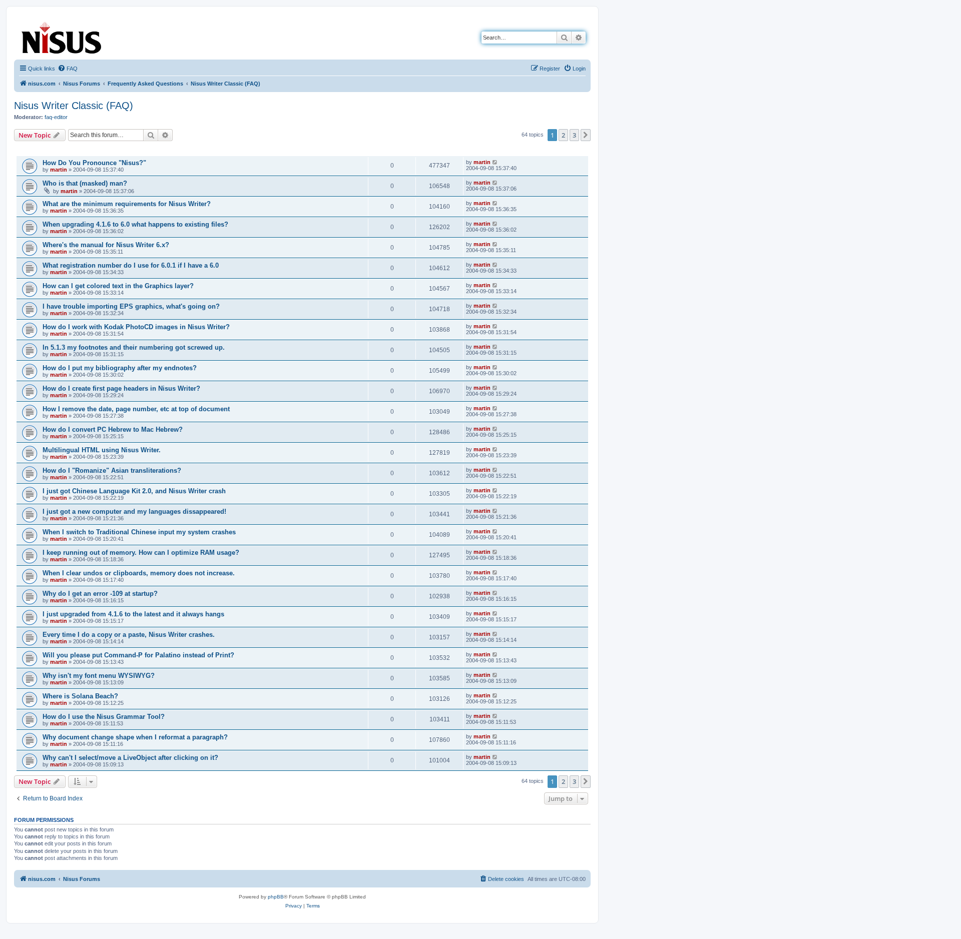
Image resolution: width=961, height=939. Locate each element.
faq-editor (56, 117)
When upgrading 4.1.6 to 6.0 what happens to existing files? (135, 224)
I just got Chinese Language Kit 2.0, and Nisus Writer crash (134, 491)
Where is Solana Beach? (80, 696)
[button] (586, 135)
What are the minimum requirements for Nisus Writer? (127, 204)
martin (58, 170)
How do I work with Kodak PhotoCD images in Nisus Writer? (136, 327)
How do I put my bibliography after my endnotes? (120, 368)
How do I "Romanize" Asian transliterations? (112, 470)
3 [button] (574, 135)
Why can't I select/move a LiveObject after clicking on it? (130, 757)
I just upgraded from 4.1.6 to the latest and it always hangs (133, 614)
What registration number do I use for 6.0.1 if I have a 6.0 (131, 265)
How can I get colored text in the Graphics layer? (118, 286)
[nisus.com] (62, 36)
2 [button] (563, 135)
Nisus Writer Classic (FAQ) (73, 105)
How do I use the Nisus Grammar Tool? (104, 716)
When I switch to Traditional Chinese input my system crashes (139, 532)
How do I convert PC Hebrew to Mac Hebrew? (113, 429)
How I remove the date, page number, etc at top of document (136, 409)
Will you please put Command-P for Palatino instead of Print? (138, 655)
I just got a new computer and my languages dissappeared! (134, 511)
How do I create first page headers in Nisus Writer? (121, 388)
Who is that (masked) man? (85, 183)
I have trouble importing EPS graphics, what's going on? (131, 306)
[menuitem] (68, 69)
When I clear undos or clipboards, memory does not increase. (139, 573)
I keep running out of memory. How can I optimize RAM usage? (141, 552)
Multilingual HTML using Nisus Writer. (102, 450)
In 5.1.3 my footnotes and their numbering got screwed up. (134, 347)
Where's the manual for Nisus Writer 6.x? (106, 245)
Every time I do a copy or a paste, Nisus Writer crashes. (129, 634)
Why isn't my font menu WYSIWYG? (99, 675)
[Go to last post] (495, 162)
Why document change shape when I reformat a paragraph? (135, 737)
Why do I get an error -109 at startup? (100, 593)
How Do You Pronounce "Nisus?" (94, 163)
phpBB (276, 896)
